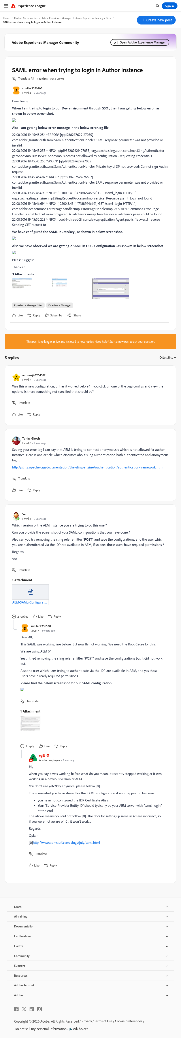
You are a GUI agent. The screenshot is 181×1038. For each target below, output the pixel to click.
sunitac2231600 (32, 88)
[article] (89, 395)
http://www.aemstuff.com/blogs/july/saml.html (66, 842)
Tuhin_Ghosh (31, 438)
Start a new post (119, 341)
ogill (42, 755)
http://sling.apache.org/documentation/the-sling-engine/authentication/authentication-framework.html (87, 467)
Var (24, 514)
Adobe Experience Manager (56, 18)
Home (6, 18)
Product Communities (26, 18)
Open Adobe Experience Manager (143, 42)
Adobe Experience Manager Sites (93, 18)
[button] (156, 20)
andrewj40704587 (33, 375)
